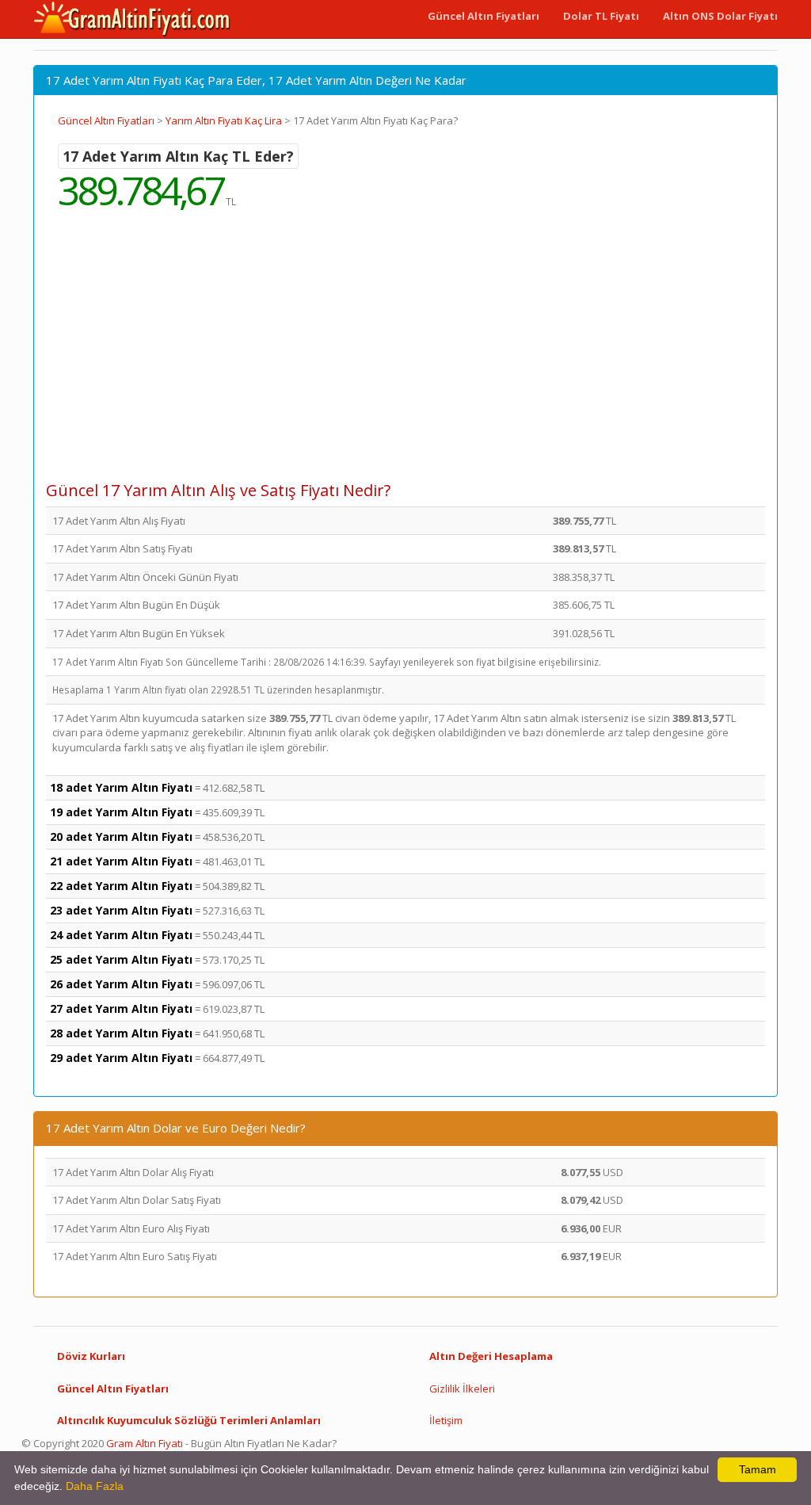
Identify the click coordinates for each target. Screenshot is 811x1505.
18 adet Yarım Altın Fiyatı (121, 787)
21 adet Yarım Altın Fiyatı (121, 861)
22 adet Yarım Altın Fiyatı (121, 885)
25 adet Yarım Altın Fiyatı (121, 959)
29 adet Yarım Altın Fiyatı (121, 1057)
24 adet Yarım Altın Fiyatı (121, 934)
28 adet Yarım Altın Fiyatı (121, 1033)
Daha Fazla (95, 1486)
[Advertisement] (405, 357)
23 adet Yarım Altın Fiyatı (121, 910)
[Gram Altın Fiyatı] (132, 19)
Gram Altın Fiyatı (144, 1443)
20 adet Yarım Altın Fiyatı (121, 836)
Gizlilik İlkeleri (462, 1388)
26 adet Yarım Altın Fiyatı (121, 983)
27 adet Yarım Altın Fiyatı (121, 1008)
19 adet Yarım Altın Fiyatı (121, 811)
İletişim (446, 1420)
